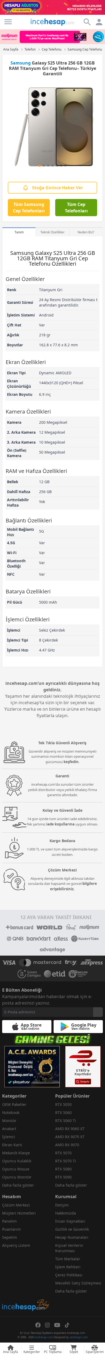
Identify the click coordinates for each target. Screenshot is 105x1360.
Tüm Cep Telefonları (76, 207)
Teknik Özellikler (52, 232)
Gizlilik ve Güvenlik (72, 1229)
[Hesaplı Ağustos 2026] (52, 7)
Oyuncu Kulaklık (16, 1160)
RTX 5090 (63, 1177)
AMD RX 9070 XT (70, 1136)
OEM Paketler (14, 1104)
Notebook (10, 1112)
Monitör (9, 1120)
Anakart (9, 1128)
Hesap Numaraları (71, 1237)
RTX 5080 (63, 1169)
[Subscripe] (98, 1012)
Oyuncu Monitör (17, 1177)
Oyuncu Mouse (15, 1169)
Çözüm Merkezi (16, 1205)
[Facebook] (38, 1325)
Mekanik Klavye (16, 1152)
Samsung (20, 63)
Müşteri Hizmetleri (19, 1213)
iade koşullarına (60, 824)
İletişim (62, 1205)
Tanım (19, 232)
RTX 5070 (63, 1152)
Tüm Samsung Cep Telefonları (29, 207)
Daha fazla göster (18, 1185)
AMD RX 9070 (67, 1144)
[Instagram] (47, 1325)
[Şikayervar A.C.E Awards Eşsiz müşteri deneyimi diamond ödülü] (32, 1066)
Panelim (9, 1221)
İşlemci (8, 1136)
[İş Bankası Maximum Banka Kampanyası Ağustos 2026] (52, 36)
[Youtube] (57, 1325)
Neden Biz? (86, 232)
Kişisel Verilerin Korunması (69, 1248)
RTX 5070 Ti (65, 1160)
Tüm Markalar (67, 1258)
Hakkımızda (65, 1213)
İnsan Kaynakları (70, 1221)
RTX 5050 (63, 1104)
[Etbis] (83, 1066)
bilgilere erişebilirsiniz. (73, 886)
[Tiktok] (67, 1325)
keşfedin (71, 761)
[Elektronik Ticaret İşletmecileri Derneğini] (54, 974)
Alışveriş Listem (16, 1245)
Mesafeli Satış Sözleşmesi (78, 1283)
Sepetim (9, 1237)
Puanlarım (11, 1229)
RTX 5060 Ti (65, 1120)
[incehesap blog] (26, 1281)
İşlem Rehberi (67, 1266)
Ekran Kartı (12, 1144)
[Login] (8, 22)
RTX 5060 (63, 1112)
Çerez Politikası (68, 1274)
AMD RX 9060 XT (70, 1128)
